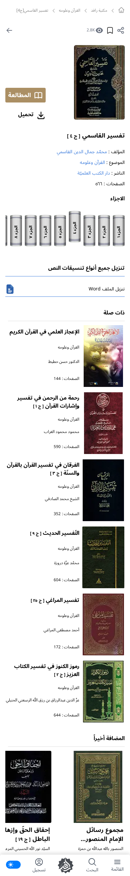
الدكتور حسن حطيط (63, 362)
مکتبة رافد (99, 10)
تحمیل (26, 114)
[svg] (121, 10)
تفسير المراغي (55, 600)
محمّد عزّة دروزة (66, 563)
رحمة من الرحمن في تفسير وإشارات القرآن (48, 402)
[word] (10, 289)
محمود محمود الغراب (61, 432)
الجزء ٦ (45, 232)
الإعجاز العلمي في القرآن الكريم (44, 332)
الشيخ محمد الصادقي (62, 499)
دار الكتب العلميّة (93, 173)
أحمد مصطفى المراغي (61, 630)
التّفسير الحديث (54, 533)
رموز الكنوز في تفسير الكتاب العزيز (46, 670)
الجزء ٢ (104, 232)
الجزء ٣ (89, 232)
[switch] (13, 865)
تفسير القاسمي (96, 135)
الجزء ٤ (75, 228)
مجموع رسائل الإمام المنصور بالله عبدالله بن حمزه (103, 843)
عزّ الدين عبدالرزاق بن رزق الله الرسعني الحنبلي (42, 700)
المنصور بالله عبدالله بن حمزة (100, 849)
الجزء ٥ (60, 232)
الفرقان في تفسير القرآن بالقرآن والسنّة (43, 469)
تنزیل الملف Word (107, 289)
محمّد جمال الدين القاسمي (82, 152)
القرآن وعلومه (69, 10)
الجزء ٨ (16, 232)
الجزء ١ (119, 232)
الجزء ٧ (31, 232)
